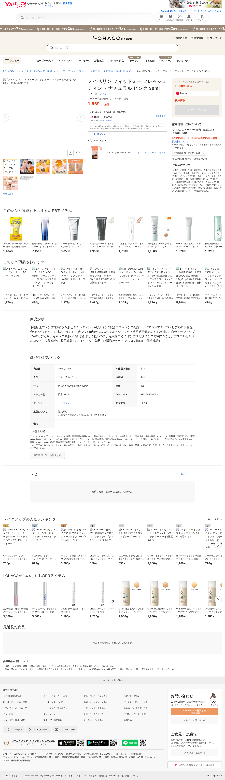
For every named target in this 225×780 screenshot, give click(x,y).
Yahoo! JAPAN (169, 11)
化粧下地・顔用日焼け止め (118, 71)
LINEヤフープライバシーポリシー (39, 776)
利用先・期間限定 (105, 120)
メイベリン (64, 403)
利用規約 (93, 776)
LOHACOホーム (11, 71)
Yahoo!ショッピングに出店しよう (196, 11)
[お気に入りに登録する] (78, 153)
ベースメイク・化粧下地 (87, 71)
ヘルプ (218, 11)
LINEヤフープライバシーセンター (71, 776)
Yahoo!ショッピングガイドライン (124, 776)
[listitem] (23, 696)
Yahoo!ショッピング (12, 776)
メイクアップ (63, 71)
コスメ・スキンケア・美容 (38, 71)
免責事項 (103, 776)
